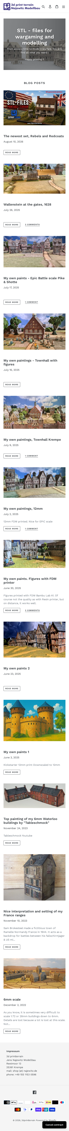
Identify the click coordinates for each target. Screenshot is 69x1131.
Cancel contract (54, 1124)
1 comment (31, 302)
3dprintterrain (28, 1120)
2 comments (32, 224)
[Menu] (63, 6)
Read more (11, 152)
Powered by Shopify (46, 1120)
